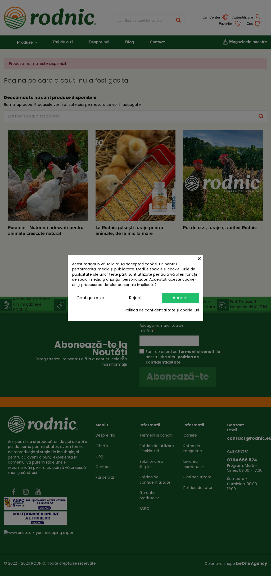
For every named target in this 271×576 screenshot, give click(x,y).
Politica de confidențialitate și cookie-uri (162, 310)
